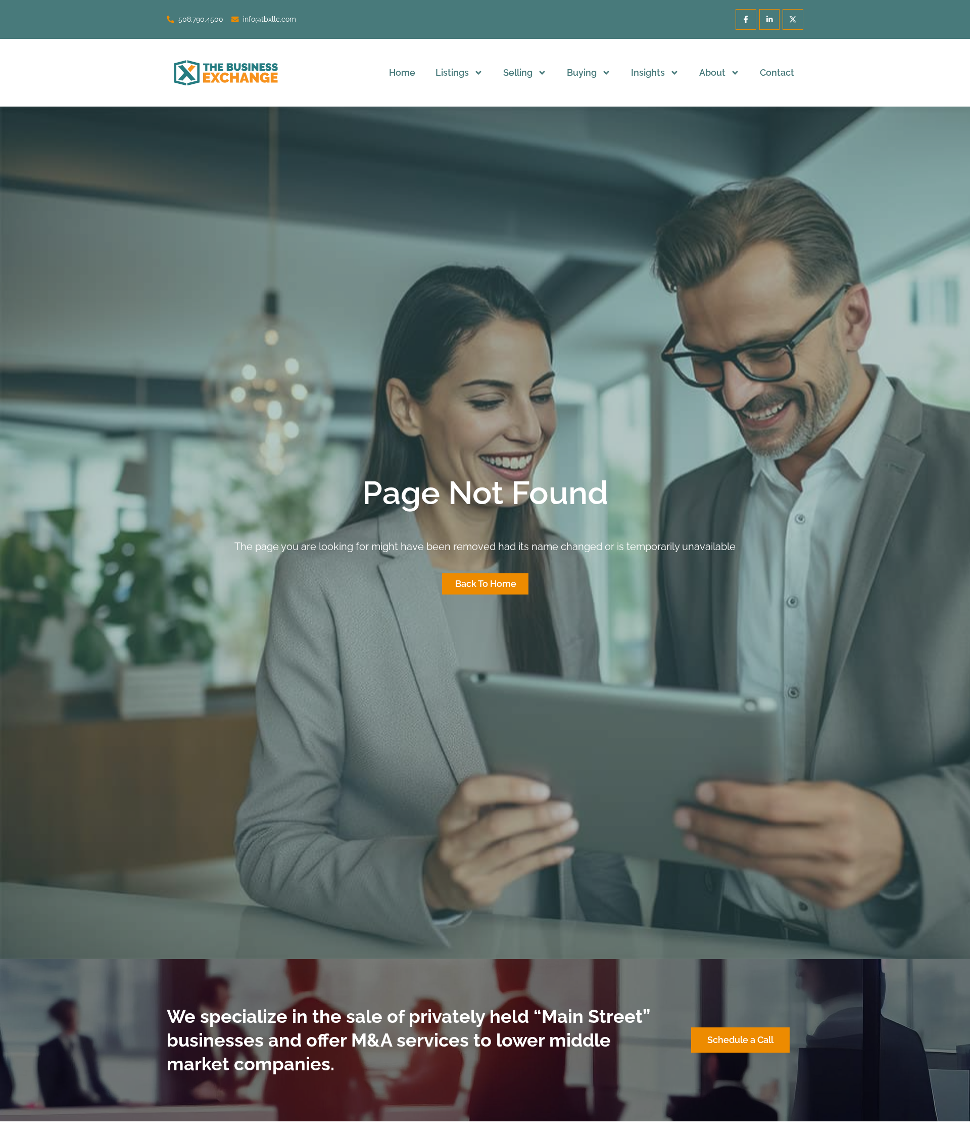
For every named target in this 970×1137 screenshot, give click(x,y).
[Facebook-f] (746, 19)
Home (402, 72)
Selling (517, 72)
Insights (648, 72)
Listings (452, 72)
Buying (582, 72)
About (712, 72)
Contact (777, 72)
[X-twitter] (793, 19)
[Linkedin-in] (769, 19)
